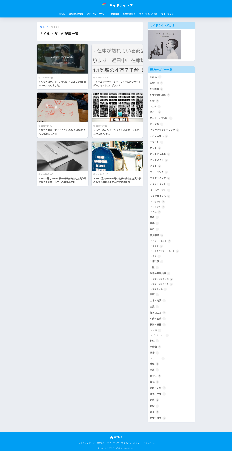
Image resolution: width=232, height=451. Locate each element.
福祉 (154, 382)
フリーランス (158, 172)
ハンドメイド (158, 160)
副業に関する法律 (162, 279)
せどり (155, 112)
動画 (153, 294)
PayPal (155, 77)
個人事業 (156, 235)
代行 (153, 229)
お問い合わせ (129, 14)
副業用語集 (159, 289)
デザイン (156, 142)
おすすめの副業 (159, 95)
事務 (153, 217)
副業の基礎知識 (159, 273)
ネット (155, 148)
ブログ (157, 246)
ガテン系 (156, 124)
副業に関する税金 (162, 284)
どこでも (158, 207)
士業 (153, 306)
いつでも (158, 202)
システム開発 (158, 136)
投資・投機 (157, 324)
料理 (153, 340)
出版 (153, 267)
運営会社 (115, 14)
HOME (117, 437)
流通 (153, 370)
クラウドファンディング (164, 130)
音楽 (154, 412)
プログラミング (159, 178)
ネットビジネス (159, 154)
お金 (154, 101)
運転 (153, 406)
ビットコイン (160, 335)
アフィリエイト (161, 241)
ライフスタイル (160, 196)
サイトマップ (167, 14)
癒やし (155, 375)
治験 (154, 363)
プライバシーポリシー (97, 14)
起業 (154, 400)
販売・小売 (157, 394)
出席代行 (156, 261)
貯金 (156, 106)
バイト (155, 166)
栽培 (153, 352)
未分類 (155, 346)
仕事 (154, 223)
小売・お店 (157, 318)
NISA (156, 330)
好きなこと (157, 312)
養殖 (156, 256)
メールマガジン (159, 190)
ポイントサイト (159, 184)
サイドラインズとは (148, 14)
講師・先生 (157, 388)
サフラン (158, 358)
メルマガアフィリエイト (165, 251)
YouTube (156, 89)
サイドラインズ (121, 5)
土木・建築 (157, 300)
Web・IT (156, 83)
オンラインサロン (160, 118)
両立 (156, 212)
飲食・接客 (157, 418)
